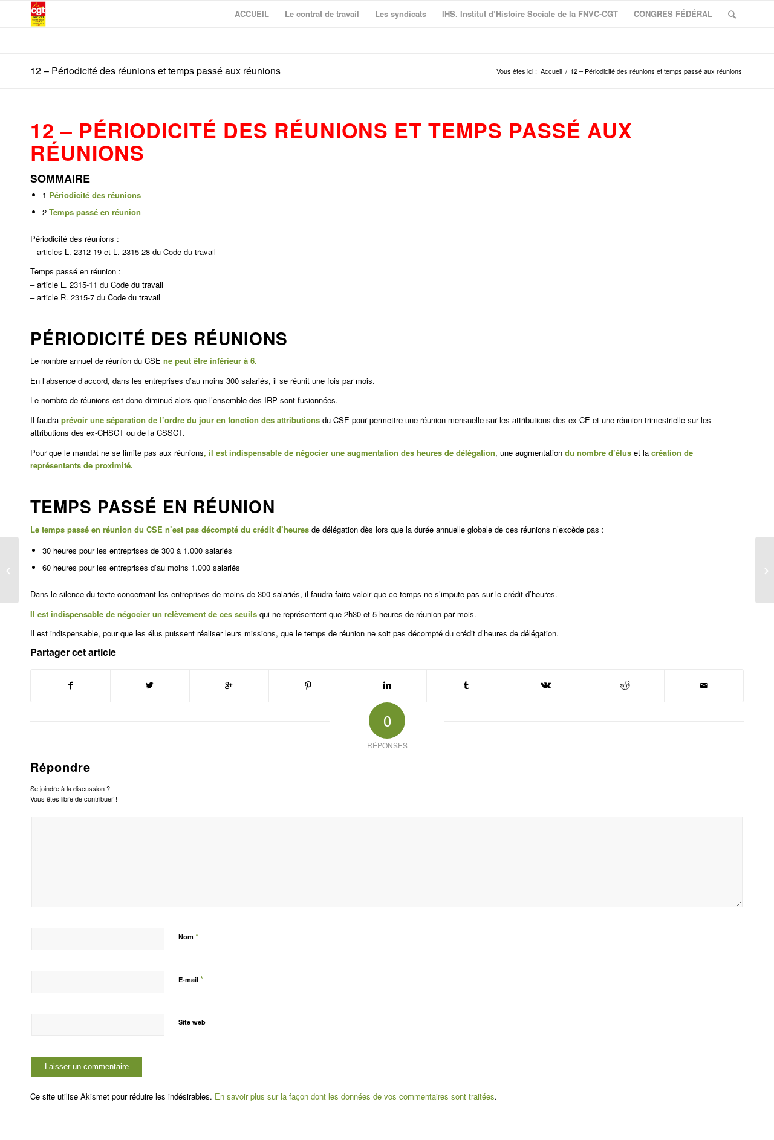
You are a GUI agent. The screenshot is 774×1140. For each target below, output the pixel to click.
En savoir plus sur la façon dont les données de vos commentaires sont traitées (355, 1096)
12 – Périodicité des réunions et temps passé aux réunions (155, 70)
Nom (188, 936)
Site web (192, 1021)
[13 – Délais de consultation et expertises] (764, 570)
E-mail (190, 979)
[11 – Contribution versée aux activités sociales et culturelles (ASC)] (9, 570)
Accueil (551, 71)
